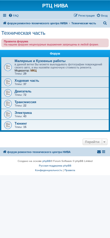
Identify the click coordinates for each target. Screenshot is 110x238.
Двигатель (23, 91)
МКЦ (33, 70)
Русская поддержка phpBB (55, 165)
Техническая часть (23, 33)
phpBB (46, 161)
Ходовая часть (27, 80)
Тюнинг (21, 123)
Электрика (23, 113)
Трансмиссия (25, 102)
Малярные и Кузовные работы (40, 61)
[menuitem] (13, 16)
